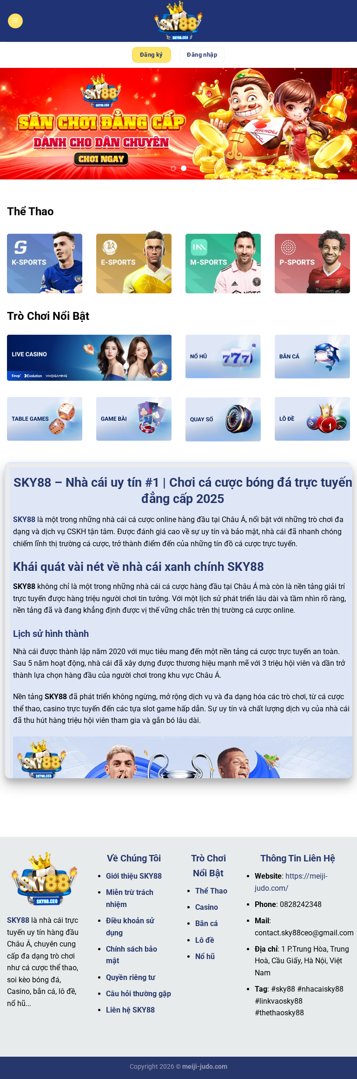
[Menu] (15, 21)
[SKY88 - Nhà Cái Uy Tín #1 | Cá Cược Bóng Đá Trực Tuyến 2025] (178, 21)
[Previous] (19, 124)
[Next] (338, 124)
